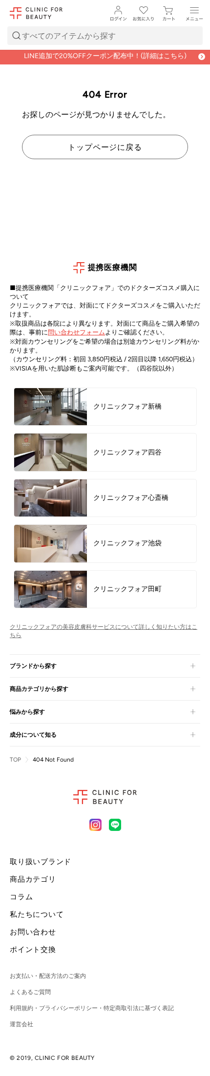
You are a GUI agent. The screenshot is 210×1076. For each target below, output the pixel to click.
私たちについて (36, 914)
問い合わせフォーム (76, 332)
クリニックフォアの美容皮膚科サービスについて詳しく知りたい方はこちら (103, 631)
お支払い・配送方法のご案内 (48, 976)
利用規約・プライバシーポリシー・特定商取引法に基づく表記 (92, 1008)
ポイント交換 (33, 949)
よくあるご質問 (30, 992)
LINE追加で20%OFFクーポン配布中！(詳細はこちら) (105, 56)
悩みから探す (27, 711)
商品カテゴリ (33, 879)
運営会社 (21, 1024)
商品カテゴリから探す (39, 688)
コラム (21, 896)
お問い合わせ (33, 932)
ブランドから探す (33, 665)
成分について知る (33, 734)
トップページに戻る (105, 147)
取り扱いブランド (40, 861)
